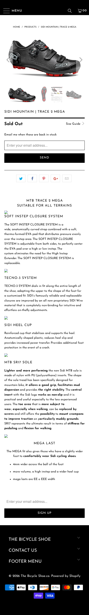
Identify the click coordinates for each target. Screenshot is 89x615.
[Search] (71, 11)
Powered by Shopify (65, 576)
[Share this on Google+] (55, 178)
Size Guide (73, 124)
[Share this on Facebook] (32, 178)
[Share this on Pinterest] (43, 178)
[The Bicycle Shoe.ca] (44, 10)
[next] (80, 60)
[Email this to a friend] (67, 178)
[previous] (8, 60)
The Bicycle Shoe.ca (35, 576)
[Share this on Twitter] (20, 178)
